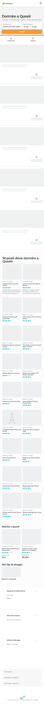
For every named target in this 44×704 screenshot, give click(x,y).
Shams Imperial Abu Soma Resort (11, 513)
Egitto (9, 598)
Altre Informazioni (13, 616)
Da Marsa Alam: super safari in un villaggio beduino (29, 549)
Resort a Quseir (9, 579)
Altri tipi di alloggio (13, 640)
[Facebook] (18, 691)
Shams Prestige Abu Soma (32, 512)
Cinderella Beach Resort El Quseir (11, 430)
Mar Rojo (10, 595)
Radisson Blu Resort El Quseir (10, 284)
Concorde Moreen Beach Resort (31, 284)
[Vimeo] (24, 691)
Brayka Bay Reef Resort (31, 486)
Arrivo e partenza (28, 23)
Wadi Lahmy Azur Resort (11, 373)
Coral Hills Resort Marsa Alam (31, 430)
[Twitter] (21, 691)
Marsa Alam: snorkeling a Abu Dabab (10, 549)
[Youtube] (27, 691)
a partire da (5, 555)
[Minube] (7, 3)
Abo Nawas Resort (9, 458)
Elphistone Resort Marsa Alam (31, 458)
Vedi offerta (37, 78)
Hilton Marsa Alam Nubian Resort (32, 317)
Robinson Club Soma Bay (11, 401)
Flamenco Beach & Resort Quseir (11, 345)
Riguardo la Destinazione (16, 591)
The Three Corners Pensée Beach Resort (32, 345)
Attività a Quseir (10, 527)
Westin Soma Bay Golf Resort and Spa (30, 374)
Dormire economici (14, 620)
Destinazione (7, 23)
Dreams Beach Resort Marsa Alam (30, 402)
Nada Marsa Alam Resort (11, 486)
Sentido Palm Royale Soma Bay (9, 317)
